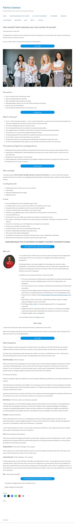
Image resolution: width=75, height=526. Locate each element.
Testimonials (7, 20)
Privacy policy (5, 519)
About (33, 20)
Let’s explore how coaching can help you (37, 246)
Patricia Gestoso (11, 7)
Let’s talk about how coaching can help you (37, 479)
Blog (25, 20)
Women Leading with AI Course (19, 16)
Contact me (37, 112)
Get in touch (37, 166)
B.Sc (31, 304)
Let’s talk (37, 46)
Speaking (63, 16)
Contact (41, 20)
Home (4, 16)
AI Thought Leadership (39, 16)
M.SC (35, 304)
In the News (53, 16)
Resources (18, 20)
